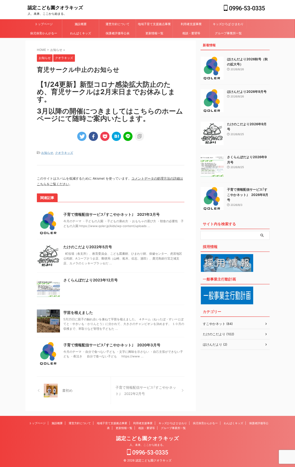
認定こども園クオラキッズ (55, 7)
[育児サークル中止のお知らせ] (116, 136)
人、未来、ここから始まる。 (147, 445)
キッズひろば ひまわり (228, 24)
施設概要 (81, 24)
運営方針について (118, 24)
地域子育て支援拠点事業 (154, 24)
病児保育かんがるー (43, 33)
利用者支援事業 (191, 24)
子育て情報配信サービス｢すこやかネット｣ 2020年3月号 (111, 345)
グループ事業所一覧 (228, 33)
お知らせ (47, 153)
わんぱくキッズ (80, 33)
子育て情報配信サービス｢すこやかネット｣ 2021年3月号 (111, 214)
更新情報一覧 (154, 33)
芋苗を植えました (78, 312)
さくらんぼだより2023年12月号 (90, 280)
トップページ (44, 24)
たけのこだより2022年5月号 (87, 247)
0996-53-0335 (246, 8)
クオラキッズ (64, 153)
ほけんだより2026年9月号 (247, 91)
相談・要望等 (191, 33)
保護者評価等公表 (118, 33)
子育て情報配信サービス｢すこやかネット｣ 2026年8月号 (247, 194)
